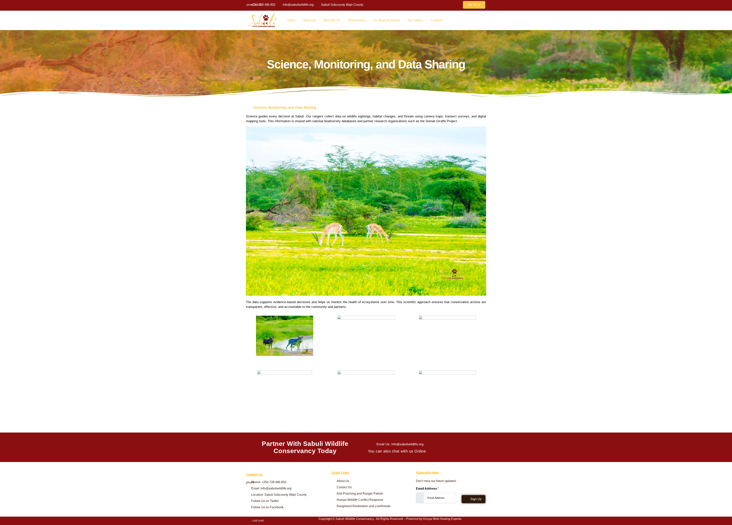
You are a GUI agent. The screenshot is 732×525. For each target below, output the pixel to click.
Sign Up (476, 499)
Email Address (427, 488)
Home (291, 20)
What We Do (331, 20)
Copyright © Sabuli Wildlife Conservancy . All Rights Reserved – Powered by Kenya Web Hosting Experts (390, 518)
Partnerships (356, 20)
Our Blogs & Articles (386, 20)
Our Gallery (415, 20)
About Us (309, 20)
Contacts (437, 20)
